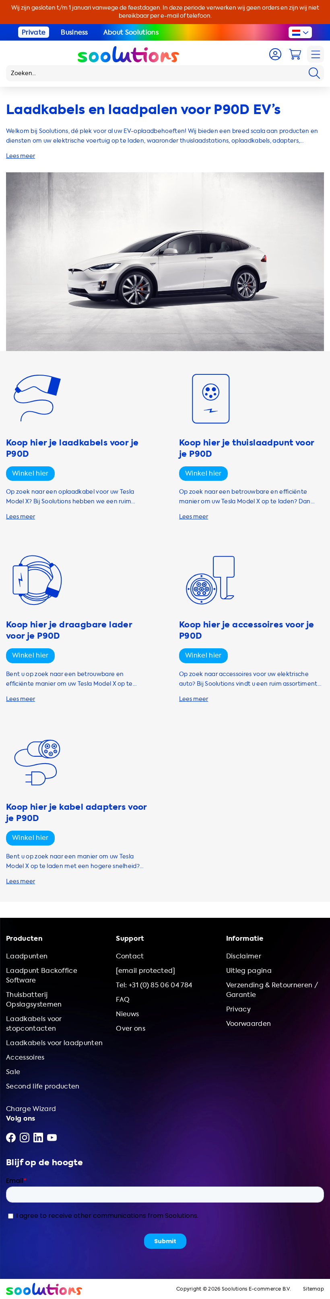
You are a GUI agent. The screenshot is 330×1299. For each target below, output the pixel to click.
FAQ (123, 999)
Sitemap (313, 1289)
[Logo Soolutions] (128, 54)
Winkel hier (30, 473)
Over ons (130, 1028)
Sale (13, 1072)
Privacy (238, 1009)
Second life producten (43, 1086)
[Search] (314, 73)
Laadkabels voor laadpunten (54, 1043)
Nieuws (127, 1014)
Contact (130, 956)
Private (33, 32)
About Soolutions (131, 32)
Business (74, 32)
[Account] (275, 54)
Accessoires (25, 1057)
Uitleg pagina (249, 970)
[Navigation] (315, 54)
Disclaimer (243, 956)
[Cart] (295, 54)
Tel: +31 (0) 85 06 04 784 (154, 985)
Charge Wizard (31, 1109)
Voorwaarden (248, 1023)
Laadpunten (26, 956)
